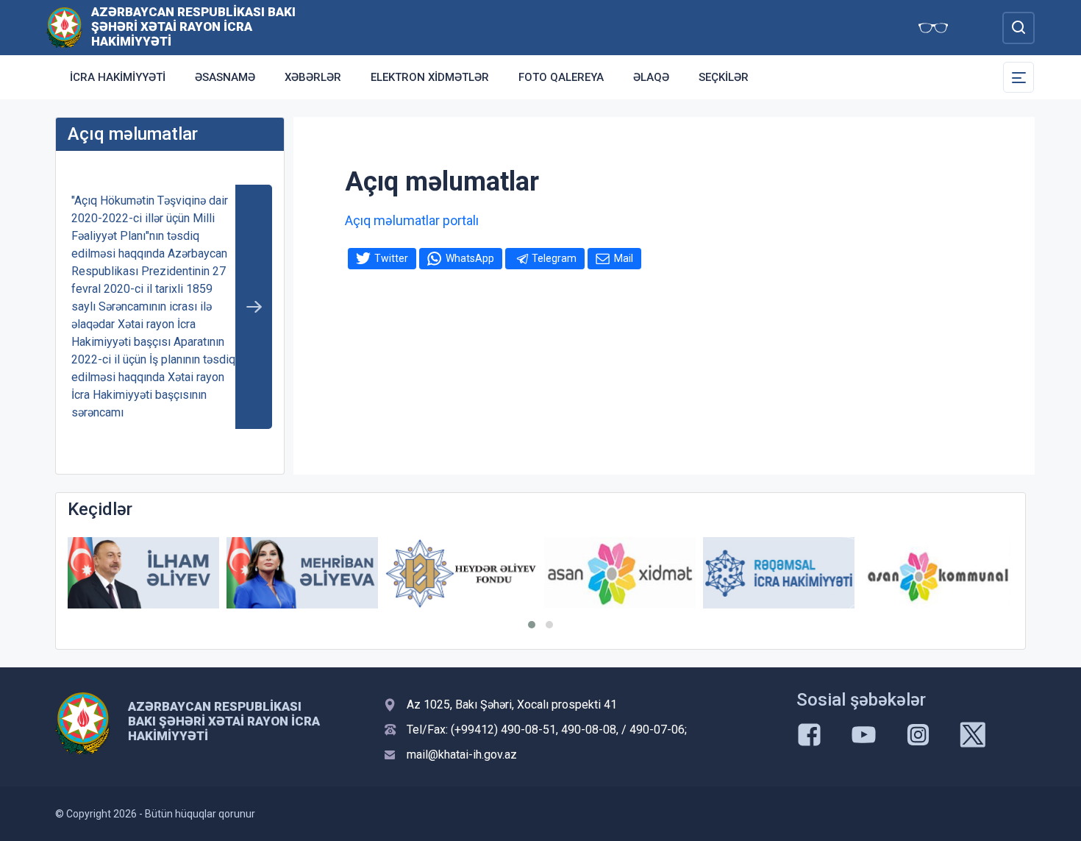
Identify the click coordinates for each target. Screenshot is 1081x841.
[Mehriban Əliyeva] (302, 572)
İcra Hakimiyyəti (117, 77)
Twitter (391, 258)
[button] (531, 624)
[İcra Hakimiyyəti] (64, 27)
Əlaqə (651, 77)
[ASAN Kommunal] (937, 572)
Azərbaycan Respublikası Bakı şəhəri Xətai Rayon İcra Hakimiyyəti (193, 26)
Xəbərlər (313, 77)
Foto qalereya (561, 77)
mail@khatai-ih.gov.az (462, 755)
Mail (623, 258)
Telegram (554, 258)
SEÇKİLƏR (724, 77)
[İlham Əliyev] (143, 572)
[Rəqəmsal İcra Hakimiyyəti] (779, 572)
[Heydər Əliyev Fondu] (461, 573)
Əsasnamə (225, 77)
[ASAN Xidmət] (620, 572)
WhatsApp (470, 258)
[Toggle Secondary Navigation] (1018, 77)
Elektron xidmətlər (430, 77)
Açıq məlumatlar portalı (412, 220)
